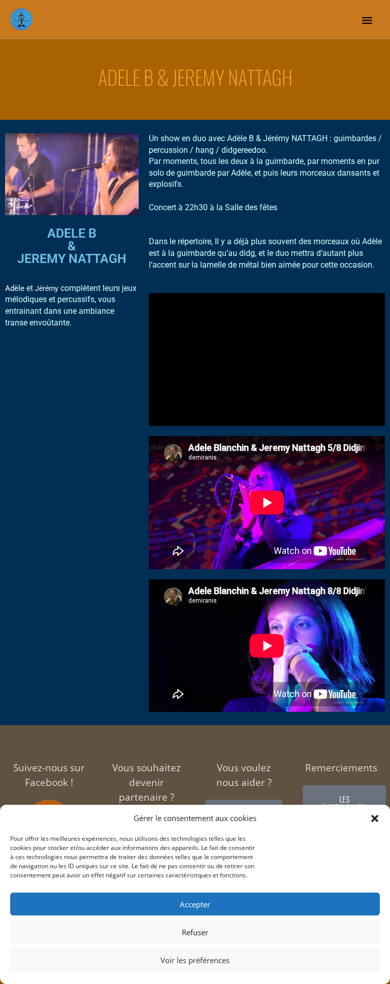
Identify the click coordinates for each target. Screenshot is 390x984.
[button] (375, 818)
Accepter (195, 904)
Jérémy (46, 288)
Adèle (14, 288)
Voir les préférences (195, 960)
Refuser (195, 932)
